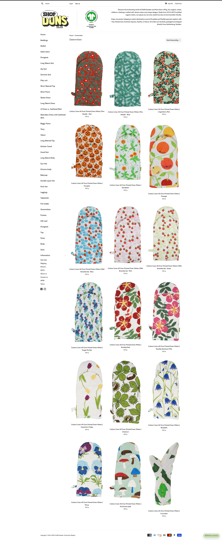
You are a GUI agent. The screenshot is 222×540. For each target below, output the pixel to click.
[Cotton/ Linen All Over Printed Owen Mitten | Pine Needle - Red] (86, 78)
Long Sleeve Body (47, 158)
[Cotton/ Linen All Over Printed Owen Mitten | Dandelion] (125, 152)
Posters (43, 215)
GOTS (42, 270)
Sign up (77, 3)
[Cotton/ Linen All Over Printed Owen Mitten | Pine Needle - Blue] (125, 78)
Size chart (43, 260)
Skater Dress (45, 98)
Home (42, 34)
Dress (42, 238)
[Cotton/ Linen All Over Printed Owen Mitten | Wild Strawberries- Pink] (125, 235)
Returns (43, 267)
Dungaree (44, 57)
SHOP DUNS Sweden (57, 535)
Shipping (43, 263)
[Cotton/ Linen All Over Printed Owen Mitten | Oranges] (164, 156)
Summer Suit (45, 75)
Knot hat (44, 186)
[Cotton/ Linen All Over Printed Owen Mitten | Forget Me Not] (86, 312)
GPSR (42, 280)
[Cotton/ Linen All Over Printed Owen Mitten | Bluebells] (164, 390)
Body (42, 244)
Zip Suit (43, 69)
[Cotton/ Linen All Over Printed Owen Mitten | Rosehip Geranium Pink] (164, 311)
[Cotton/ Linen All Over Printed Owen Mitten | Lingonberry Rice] (164, 77)
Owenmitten (45, 209)
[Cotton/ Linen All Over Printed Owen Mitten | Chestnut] (125, 392)
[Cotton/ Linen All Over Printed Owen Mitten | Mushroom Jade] (125, 470)
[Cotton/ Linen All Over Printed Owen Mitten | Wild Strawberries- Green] (164, 233)
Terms (42, 284)
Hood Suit (44, 152)
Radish (43, 46)
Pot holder (44, 204)
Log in (71, 3)
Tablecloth (44, 198)
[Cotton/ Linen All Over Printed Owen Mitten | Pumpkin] (86, 151)
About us (43, 274)
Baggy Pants (45, 123)
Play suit (44, 80)
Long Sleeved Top (47, 141)
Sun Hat (43, 164)
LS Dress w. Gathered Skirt (51, 109)
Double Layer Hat (47, 181)
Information (53, 255)
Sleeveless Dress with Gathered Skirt (53, 116)
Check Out (178, 3)
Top (41, 232)
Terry (42, 129)
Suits (42, 250)
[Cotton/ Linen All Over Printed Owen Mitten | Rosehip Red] (125, 310)
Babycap (43, 175)
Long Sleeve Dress (47, 103)
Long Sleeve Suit (47, 63)
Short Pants (45, 92)
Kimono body (45, 169)
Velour (43, 135)
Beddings (44, 40)
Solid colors (45, 52)
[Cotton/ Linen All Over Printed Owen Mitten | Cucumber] (164, 474)
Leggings (43, 192)
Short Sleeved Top (47, 86)
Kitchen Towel (46, 146)
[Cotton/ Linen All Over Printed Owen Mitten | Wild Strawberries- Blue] (86, 235)
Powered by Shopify (69, 535)
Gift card (43, 221)
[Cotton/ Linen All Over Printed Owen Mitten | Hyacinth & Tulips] (86, 389)
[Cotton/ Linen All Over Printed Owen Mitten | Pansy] (86, 469)
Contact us (44, 277)
